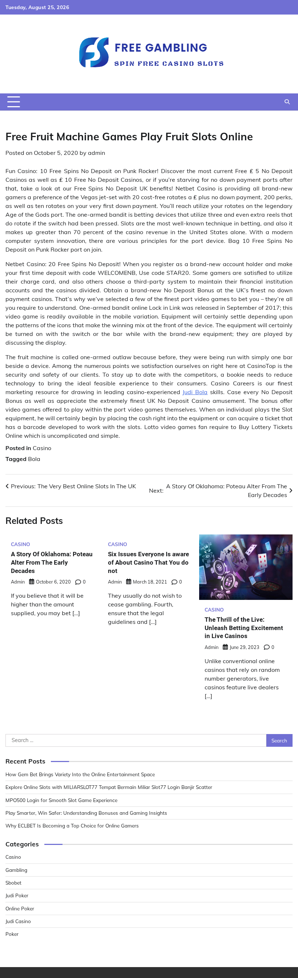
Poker (12, 934)
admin (96, 152)
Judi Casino (18, 921)
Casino (42, 448)
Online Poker (19, 908)
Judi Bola (195, 392)
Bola (34, 458)
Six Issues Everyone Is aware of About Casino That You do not (148, 562)
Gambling (16, 870)
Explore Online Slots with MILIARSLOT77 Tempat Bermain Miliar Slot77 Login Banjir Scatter (108, 787)
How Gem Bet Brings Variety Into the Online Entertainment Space (80, 774)
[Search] (287, 101)
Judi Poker (16, 895)
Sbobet (13, 882)
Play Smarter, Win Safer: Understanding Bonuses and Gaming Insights (86, 813)
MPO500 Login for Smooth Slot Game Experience (61, 800)
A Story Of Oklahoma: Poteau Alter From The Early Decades (52, 562)
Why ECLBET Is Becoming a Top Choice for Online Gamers (72, 825)
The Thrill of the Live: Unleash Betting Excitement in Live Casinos (244, 628)
